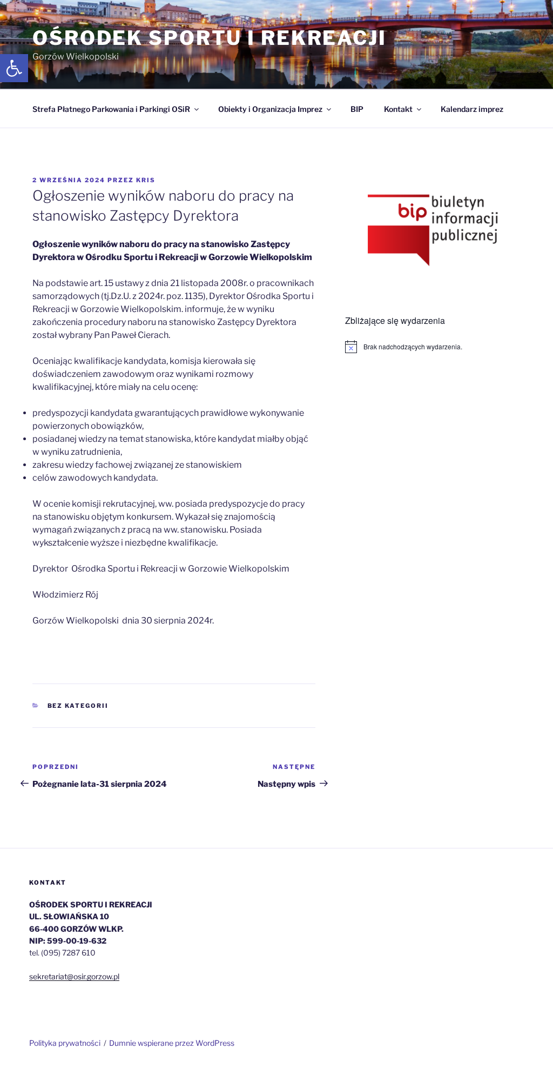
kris (146, 180)
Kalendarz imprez (472, 109)
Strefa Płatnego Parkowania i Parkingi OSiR (111, 109)
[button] (14, 68)
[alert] (433, 346)
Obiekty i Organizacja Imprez (270, 109)
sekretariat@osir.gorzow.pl (74, 976)
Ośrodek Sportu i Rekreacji (209, 38)
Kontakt (398, 109)
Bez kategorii (78, 705)
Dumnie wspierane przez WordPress (171, 1042)
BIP (356, 109)
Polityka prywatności (64, 1042)
